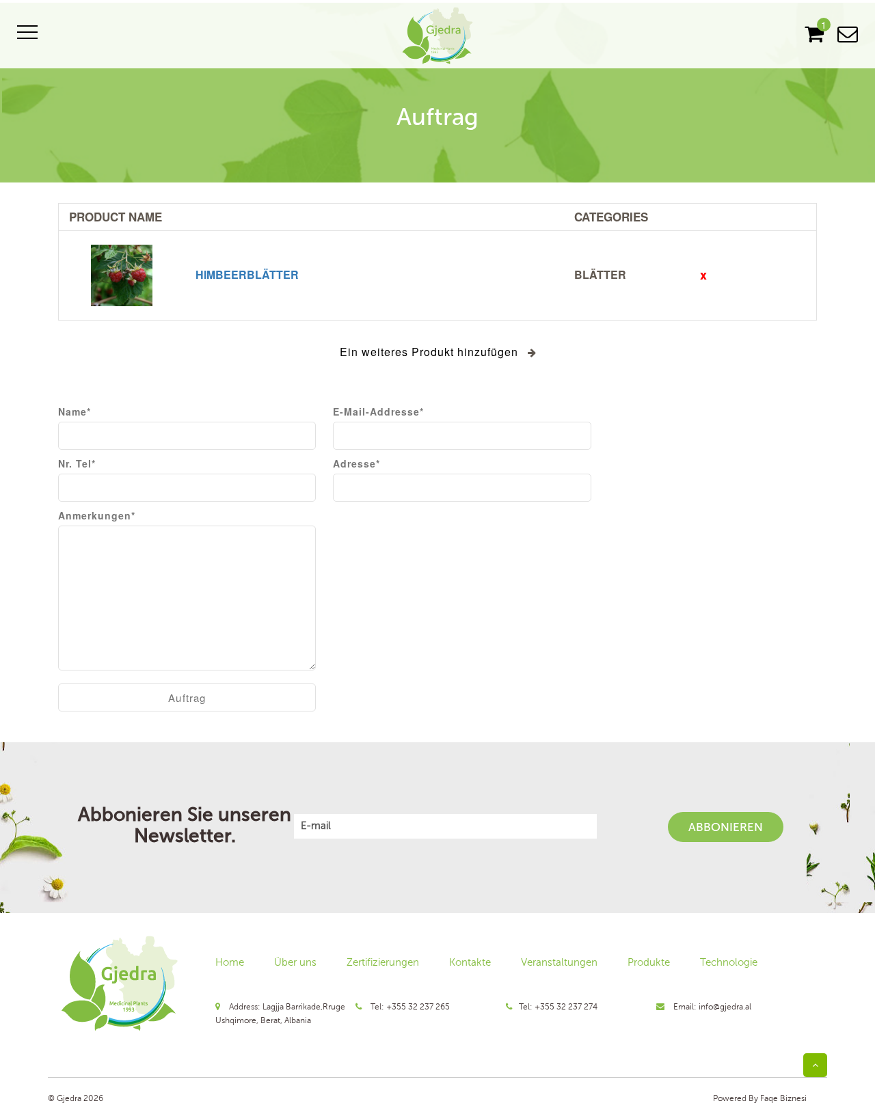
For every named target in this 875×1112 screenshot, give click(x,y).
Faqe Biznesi (782, 1098)
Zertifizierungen (383, 962)
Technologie (728, 962)
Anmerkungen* (96, 515)
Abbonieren (725, 827)
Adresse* (356, 463)
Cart (814, 34)
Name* (74, 411)
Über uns (295, 962)
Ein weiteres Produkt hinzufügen (429, 352)
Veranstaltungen (559, 962)
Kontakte (470, 962)
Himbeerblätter (247, 274)
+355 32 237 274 (566, 1007)
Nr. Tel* (77, 463)
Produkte (649, 962)
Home (229, 962)
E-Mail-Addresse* (378, 411)
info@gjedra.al (725, 1007)
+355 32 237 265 (418, 1007)
